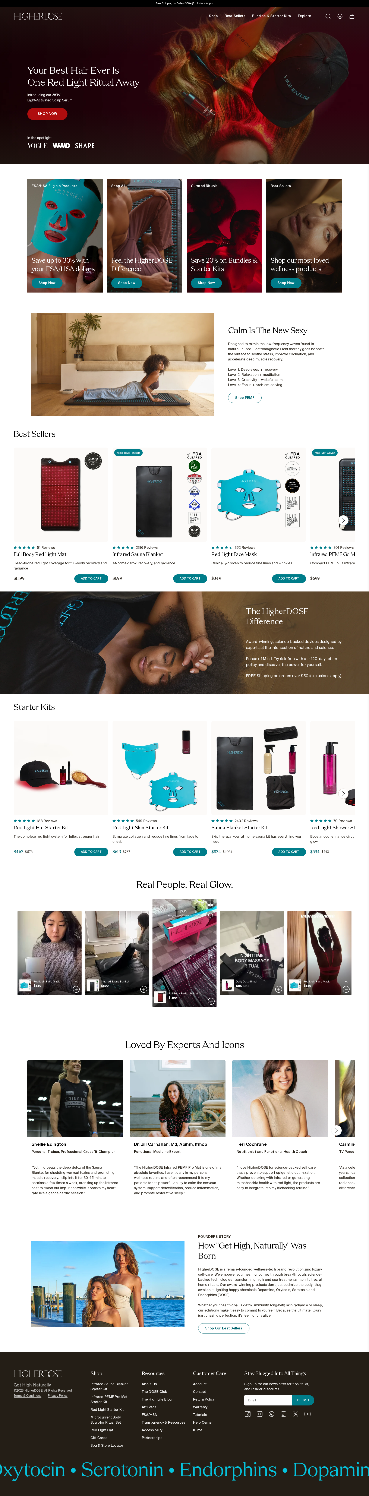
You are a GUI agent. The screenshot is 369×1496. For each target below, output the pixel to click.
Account (199, 1384)
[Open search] (328, 16)
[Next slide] (343, 520)
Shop (213, 16)
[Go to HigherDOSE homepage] (38, 16)
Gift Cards (99, 1438)
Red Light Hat (102, 1430)
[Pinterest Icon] (271, 1414)
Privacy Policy (57, 1396)
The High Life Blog (157, 1399)
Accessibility (152, 1430)
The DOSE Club (154, 1391)
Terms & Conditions (27, 1396)
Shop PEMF (245, 398)
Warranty (200, 1407)
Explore (304, 16)
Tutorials (200, 1415)
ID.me (197, 1430)
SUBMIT (303, 1400)
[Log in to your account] (340, 16)
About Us (149, 1384)
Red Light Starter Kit (107, 1409)
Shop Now (47, 283)
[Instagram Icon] (259, 1414)
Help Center (203, 1422)
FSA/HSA (149, 1415)
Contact (199, 1391)
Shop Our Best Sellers (223, 1328)
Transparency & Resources (163, 1422)
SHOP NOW (47, 114)
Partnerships (152, 1438)
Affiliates (149, 1407)
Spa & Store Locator (107, 1445)
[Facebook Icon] (247, 1414)
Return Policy (203, 1399)
